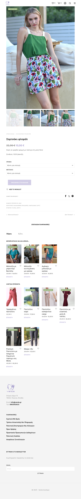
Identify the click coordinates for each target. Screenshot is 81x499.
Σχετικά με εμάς (13, 419)
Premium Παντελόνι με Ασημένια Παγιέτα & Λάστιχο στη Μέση (11, 355)
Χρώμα (8, 162)
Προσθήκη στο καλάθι (19, 182)
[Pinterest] (73, 196)
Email (8, 465)
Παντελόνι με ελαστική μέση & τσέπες (65, 312)
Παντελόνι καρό (28, 310)
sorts (18, 207)
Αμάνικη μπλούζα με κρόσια (46, 268)
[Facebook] (66, 196)
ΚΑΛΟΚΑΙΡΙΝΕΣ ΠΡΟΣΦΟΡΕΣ (23, 134)
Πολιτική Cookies (13, 436)
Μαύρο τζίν (28, 349)
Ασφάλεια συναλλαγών (15, 439)
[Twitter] (70, 196)
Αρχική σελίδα (10, 134)
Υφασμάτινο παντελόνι (11, 310)
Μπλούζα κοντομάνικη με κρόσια (29, 268)
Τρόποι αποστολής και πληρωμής (19, 422)
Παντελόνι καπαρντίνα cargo (46, 311)
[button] (53, 3)
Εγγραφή (40, 473)
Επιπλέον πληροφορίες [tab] (41, 224)
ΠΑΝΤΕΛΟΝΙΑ (32, 205)
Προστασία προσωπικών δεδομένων (20, 433)
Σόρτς (38, 205)
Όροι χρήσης (11, 429)
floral (14, 207)
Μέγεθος (9, 170)
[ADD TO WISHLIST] (20, 266)
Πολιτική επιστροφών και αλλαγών (20, 426)
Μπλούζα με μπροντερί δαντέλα (11, 268)
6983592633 (14, 404)
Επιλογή (9, 277)
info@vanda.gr (16, 402)
